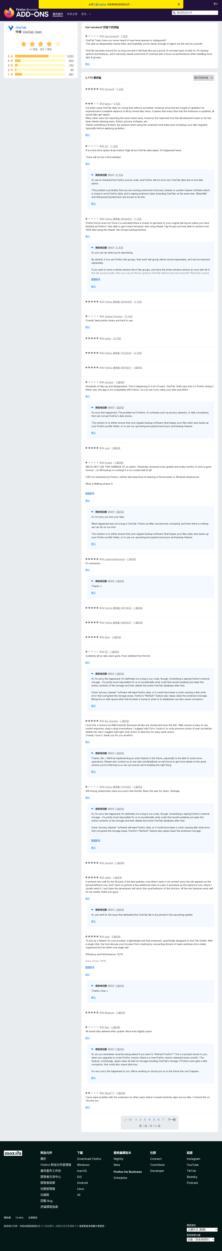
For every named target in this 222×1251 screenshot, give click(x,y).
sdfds (108, 877)
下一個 (172, 1119)
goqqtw (109, 863)
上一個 (128, 1119)
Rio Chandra (111, 721)
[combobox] (195, 13)
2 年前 (124, 36)
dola (107, 936)
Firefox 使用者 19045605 (118, 219)
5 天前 (120, 89)
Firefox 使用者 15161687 (118, 787)
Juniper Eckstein (113, 316)
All (78, 1195)
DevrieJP (109, 89)
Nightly (118, 1158)
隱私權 (7, 1217)
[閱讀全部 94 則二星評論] (40, 69)
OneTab (21, 27)
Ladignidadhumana (115, 559)
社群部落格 (47, 1189)
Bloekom (109, 1012)
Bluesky (192, 1176)
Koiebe (108, 462)
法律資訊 (32, 1217)
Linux (80, 1189)
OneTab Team (32, 32)
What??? (109, 1093)
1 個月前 (137, 367)
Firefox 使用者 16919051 (118, 367)
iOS (79, 1176)
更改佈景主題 (193, 1235)
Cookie (19, 1217)
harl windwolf (112, 36)
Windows (83, 1164)
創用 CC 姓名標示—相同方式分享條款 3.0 (57, 1226)
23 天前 (117, 338)
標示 (87, 64)
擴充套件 (58, 14)
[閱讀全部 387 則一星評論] (40, 74)
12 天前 (138, 301)
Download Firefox (89, 1158)
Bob (107, 1027)
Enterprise (120, 1177)
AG (106, 146)
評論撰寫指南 (49, 1207)
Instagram (193, 1158)
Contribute (157, 1164)
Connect (156, 1158)
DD (106, 651)
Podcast (192, 1183)
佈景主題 (72, 14)
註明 (13, 1226)
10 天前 (119, 175)
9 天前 (117, 103)
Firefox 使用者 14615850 (118, 608)
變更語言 (191, 1225)
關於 (43, 1158)
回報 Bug (46, 1201)
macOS (82, 1170)
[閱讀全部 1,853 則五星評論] (40, 56)
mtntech (109, 382)
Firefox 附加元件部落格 (55, 1164)
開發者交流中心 (50, 1176)
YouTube (193, 1164)
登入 (216, 3)
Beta (117, 1164)
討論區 (44, 1195)
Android (82, 1183)
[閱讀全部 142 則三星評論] (40, 65)
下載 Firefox (99, 4)
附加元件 (46, 1152)
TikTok (191, 1170)
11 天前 (114, 146)
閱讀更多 (95, 279)
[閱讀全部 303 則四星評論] (40, 60)
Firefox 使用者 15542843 (118, 353)
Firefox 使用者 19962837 (118, 622)
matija (108, 338)
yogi (107, 448)
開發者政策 (47, 1183)
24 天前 (138, 353)
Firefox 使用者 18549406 (118, 301)
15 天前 (128, 316)
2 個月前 (119, 462)
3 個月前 (116, 936)
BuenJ (108, 103)
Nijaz (107, 637)
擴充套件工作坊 (50, 1170)
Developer (157, 1170)
